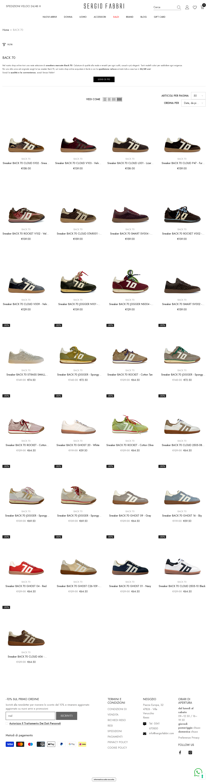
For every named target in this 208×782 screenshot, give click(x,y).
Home (5, 30)
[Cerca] (167, 7)
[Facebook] (180, 752)
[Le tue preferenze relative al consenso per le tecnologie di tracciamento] (202, 776)
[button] (105, 99)
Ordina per (171, 103)
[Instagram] (190, 752)
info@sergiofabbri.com (161, 733)
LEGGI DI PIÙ (104, 79)
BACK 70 (18, 30)
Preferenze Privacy (188, 738)
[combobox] (164, 7)
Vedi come (93, 99)
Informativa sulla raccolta (104, 779)
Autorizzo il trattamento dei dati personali (35, 723)
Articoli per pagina (175, 96)
